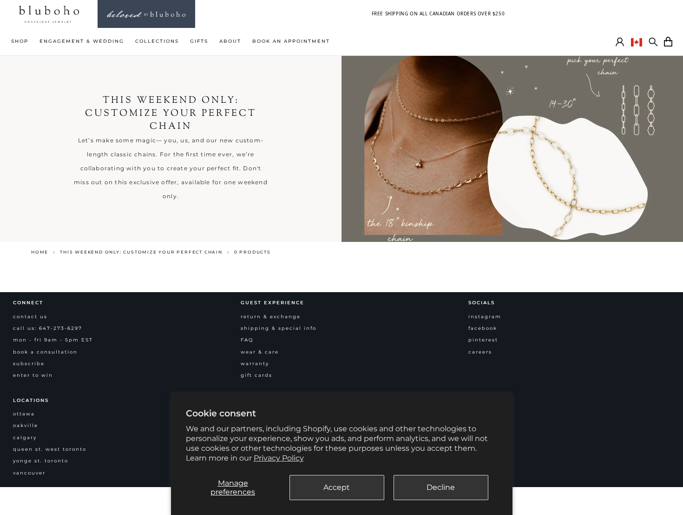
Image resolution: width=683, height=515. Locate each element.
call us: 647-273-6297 (47, 328)
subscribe (29, 364)
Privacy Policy (279, 458)
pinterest (483, 340)
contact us (30, 317)
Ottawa (24, 414)
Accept (336, 487)
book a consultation (45, 352)
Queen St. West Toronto (49, 449)
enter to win (33, 375)
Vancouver (29, 473)
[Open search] (653, 41)
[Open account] (619, 41)
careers (480, 352)
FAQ (247, 340)
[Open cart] (668, 41)
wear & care (260, 352)
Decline (441, 487)
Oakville (25, 425)
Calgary (25, 438)
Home (39, 251)
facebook (482, 328)
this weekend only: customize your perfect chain (141, 251)
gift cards (256, 375)
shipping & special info (278, 328)
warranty (255, 364)
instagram (484, 317)
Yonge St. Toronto (40, 461)
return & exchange (271, 317)
